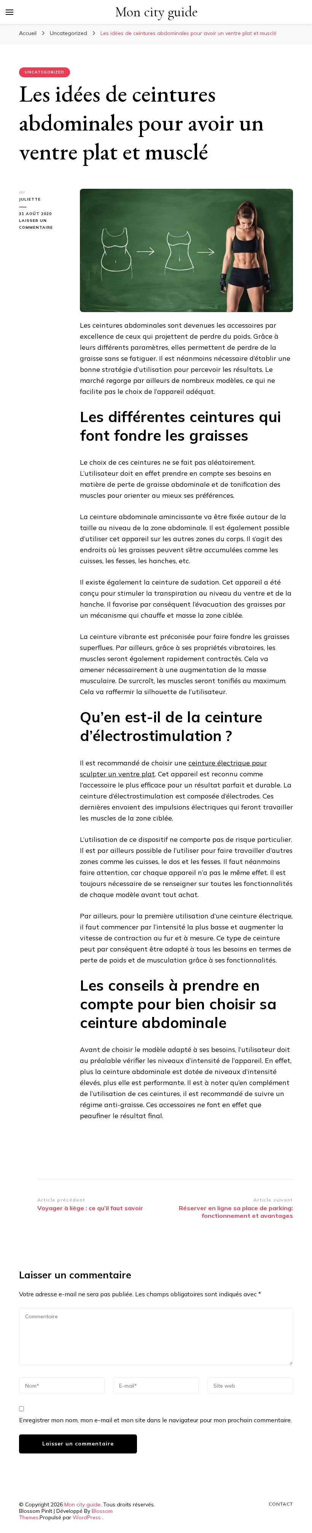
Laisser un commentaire (43, 224)
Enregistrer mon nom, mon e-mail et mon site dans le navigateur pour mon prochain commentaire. (155, 1420)
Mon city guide (156, 12)
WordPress (87, 1517)
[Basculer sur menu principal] (9, 12)
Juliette (30, 199)
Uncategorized (44, 72)
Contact (281, 1504)
